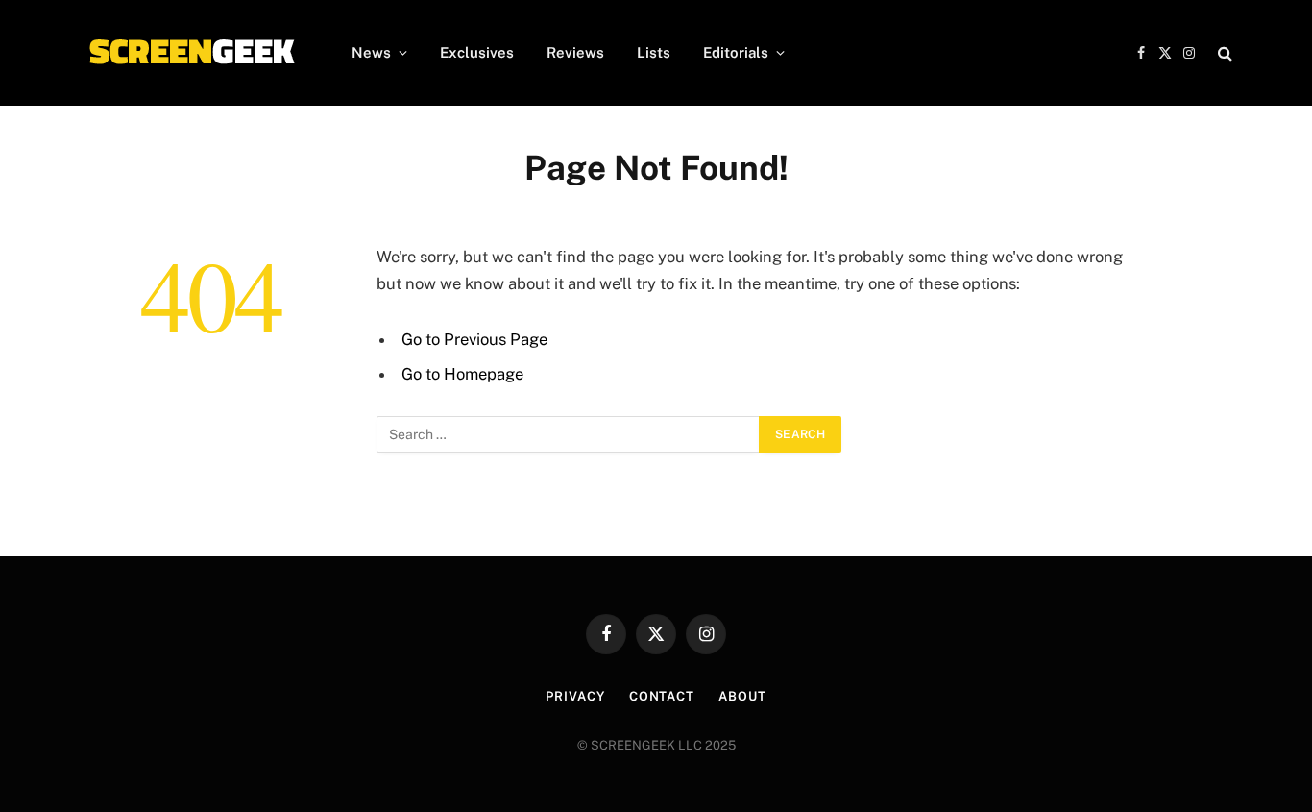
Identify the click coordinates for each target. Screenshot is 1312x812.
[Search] (1223, 53)
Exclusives (477, 52)
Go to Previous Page (474, 339)
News (371, 52)
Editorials (735, 52)
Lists (653, 52)
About (742, 696)
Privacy (575, 696)
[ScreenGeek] (191, 52)
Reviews (575, 52)
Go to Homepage (462, 373)
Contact (661, 696)
